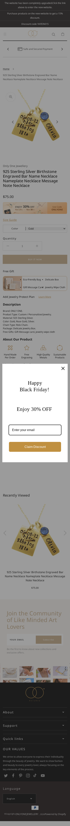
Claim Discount (35, 446)
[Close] (63, 368)
